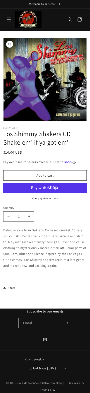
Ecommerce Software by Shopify (46, 382)
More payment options (45, 198)
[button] (9, 19)
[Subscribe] (67, 323)
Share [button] (12, 288)
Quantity (8, 208)
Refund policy (76, 382)
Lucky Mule (21, 382)
